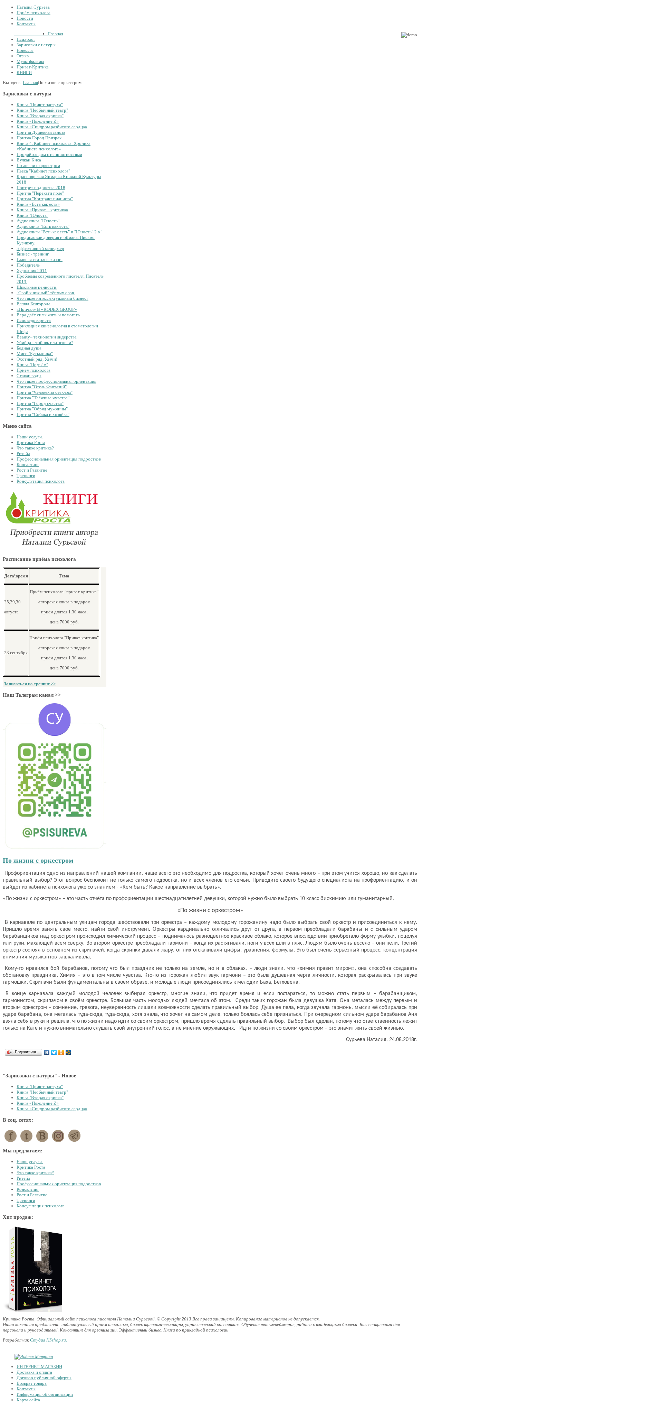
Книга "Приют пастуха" (40, 1086)
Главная (30, 82)
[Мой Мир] (68, 1052)
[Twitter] (54, 1052)
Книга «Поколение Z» (38, 1103)
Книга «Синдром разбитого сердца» (52, 1108)
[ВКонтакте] (46, 1052)
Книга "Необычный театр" (42, 1092)
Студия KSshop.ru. (48, 1340)
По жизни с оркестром (38, 860)
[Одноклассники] (61, 1052)
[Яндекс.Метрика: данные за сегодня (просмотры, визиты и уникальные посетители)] (34, 1357)
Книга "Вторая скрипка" (40, 1097)
